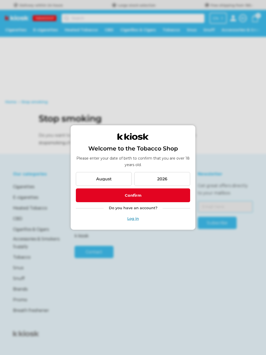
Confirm (133, 195)
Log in (133, 218)
